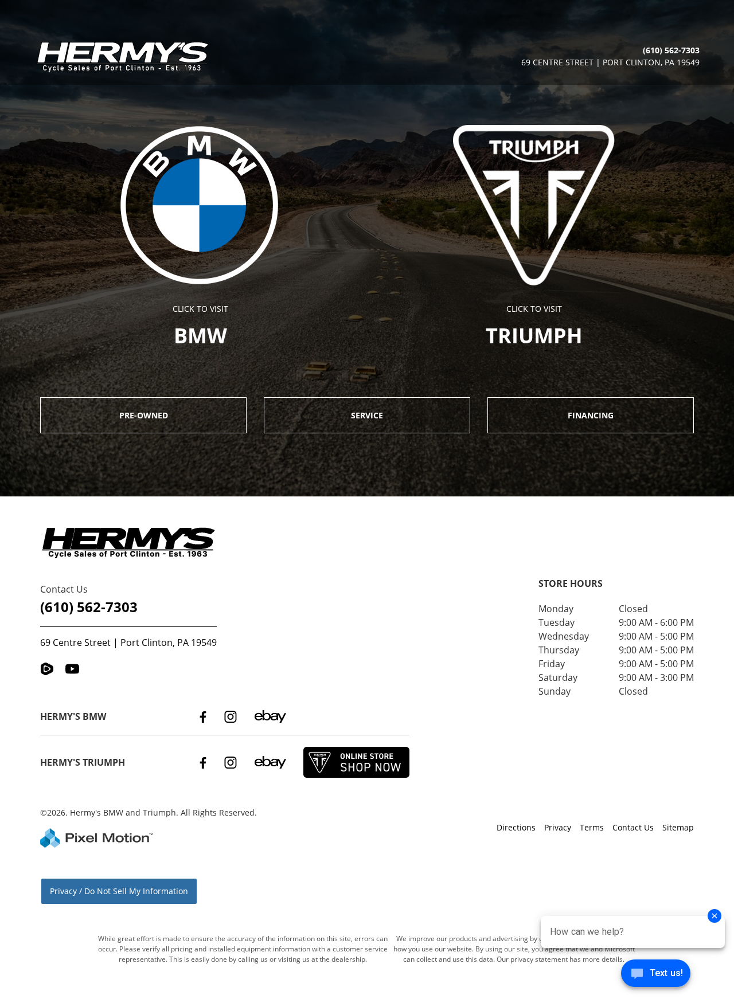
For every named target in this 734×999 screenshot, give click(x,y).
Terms (592, 827)
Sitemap (678, 827)
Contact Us (633, 827)
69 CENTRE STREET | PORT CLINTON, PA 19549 (610, 62)
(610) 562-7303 (89, 606)
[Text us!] (656, 976)
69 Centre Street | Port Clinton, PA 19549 (128, 642)
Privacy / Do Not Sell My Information (119, 891)
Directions (516, 827)
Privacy (557, 827)
